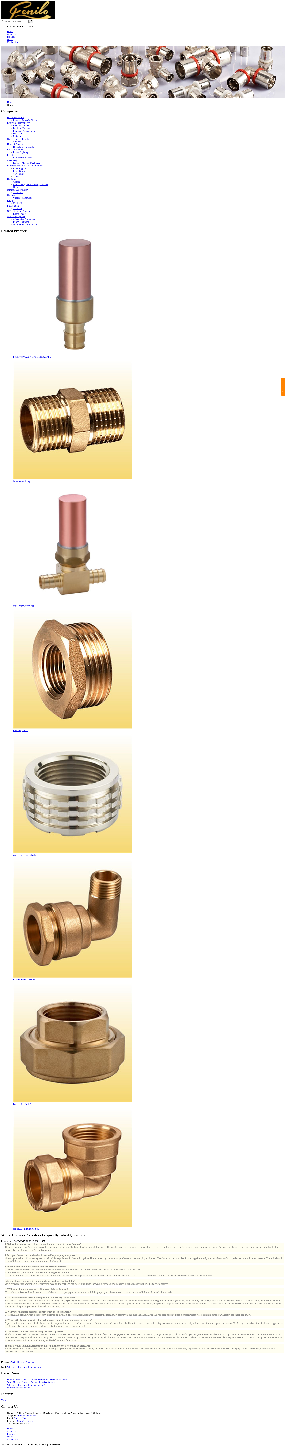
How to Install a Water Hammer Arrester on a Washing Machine (37, 1379)
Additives (17, 208)
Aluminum (18, 192)
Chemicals (12, 195)
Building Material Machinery (26, 163)
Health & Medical (15, 117)
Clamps (16, 181)
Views (4, 1400)
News (10, 39)
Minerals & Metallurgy (17, 189)
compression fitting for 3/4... (26, 1228)
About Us (11, 34)
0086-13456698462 (27, 1415)
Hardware (11, 179)
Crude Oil (17, 203)
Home (10, 31)
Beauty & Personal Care (18, 123)
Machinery (12, 160)
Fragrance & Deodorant (24, 131)
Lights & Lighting (15, 149)
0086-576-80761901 (25, 1421)
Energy (10, 200)
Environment (13, 206)
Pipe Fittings (19, 171)
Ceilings (17, 141)
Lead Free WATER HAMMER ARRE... (32, 356)
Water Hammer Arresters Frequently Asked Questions (32, 1382)
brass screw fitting (21, 481)
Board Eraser (19, 214)
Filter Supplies (20, 168)
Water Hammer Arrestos (22, 1362)
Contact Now (20, 1418)
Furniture (11, 155)
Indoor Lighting (20, 152)
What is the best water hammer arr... (24, 1367)
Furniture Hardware (22, 157)
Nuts (15, 187)
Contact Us (12, 42)
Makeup (17, 136)
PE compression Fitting (24, 979)
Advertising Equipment (24, 219)
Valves (16, 176)
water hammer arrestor (23, 606)
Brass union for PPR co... (25, 1104)
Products (11, 37)
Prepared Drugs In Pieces (25, 120)
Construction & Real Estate (20, 139)
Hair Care (17, 133)
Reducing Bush (20, 730)
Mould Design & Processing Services (30, 184)
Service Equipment (16, 216)
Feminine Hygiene (21, 128)
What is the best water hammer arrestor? (26, 1385)
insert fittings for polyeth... (25, 855)
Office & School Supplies (19, 211)
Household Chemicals (23, 147)
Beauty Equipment (22, 125)
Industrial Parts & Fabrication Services (25, 165)
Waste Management (22, 198)
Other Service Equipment (25, 224)
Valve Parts (18, 173)
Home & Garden (15, 144)
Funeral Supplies (21, 222)
